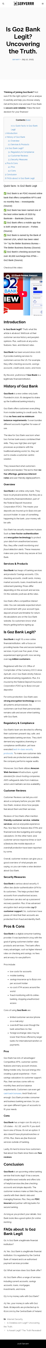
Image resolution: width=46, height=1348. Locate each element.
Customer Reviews (18, 156)
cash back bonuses (12, 1093)
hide (28, 120)
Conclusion (11, 174)
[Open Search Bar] (3, 3)
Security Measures (18, 159)
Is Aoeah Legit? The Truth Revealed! (24, 1330)
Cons (12, 171)
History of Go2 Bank (15, 137)
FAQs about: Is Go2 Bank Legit (20, 178)
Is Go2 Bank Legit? (14, 148)
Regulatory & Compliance (21, 152)
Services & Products (18, 144)
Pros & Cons (11, 163)
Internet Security (15, 1319)
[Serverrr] (24, 3)
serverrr (16, 59)
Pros (11, 167)
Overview (13, 141)
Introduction (11, 133)
